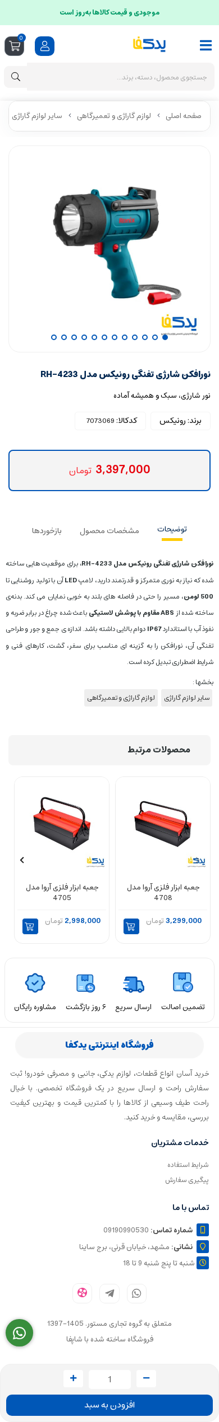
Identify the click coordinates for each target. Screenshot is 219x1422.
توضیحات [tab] (172, 529)
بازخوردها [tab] (47, 531)
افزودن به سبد (109, 1404)
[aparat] (82, 1293)
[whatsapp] (137, 1293)
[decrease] (146, 1379)
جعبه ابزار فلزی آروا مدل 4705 (62, 893)
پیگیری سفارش (187, 1180)
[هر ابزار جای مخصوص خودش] (62, 823)
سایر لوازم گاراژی (37, 116)
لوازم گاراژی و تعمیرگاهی (114, 116)
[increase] (73, 1379)
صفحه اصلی (184, 116)
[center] (16, 77)
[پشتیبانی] (19, 1333)
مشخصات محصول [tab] (109, 531)
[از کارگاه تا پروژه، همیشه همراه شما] (163, 823)
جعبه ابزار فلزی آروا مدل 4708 (163, 893)
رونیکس (172, 420)
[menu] (206, 45)
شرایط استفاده (188, 1165)
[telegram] (109, 1293)
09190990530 (148, 1230)
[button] (131, 926)
